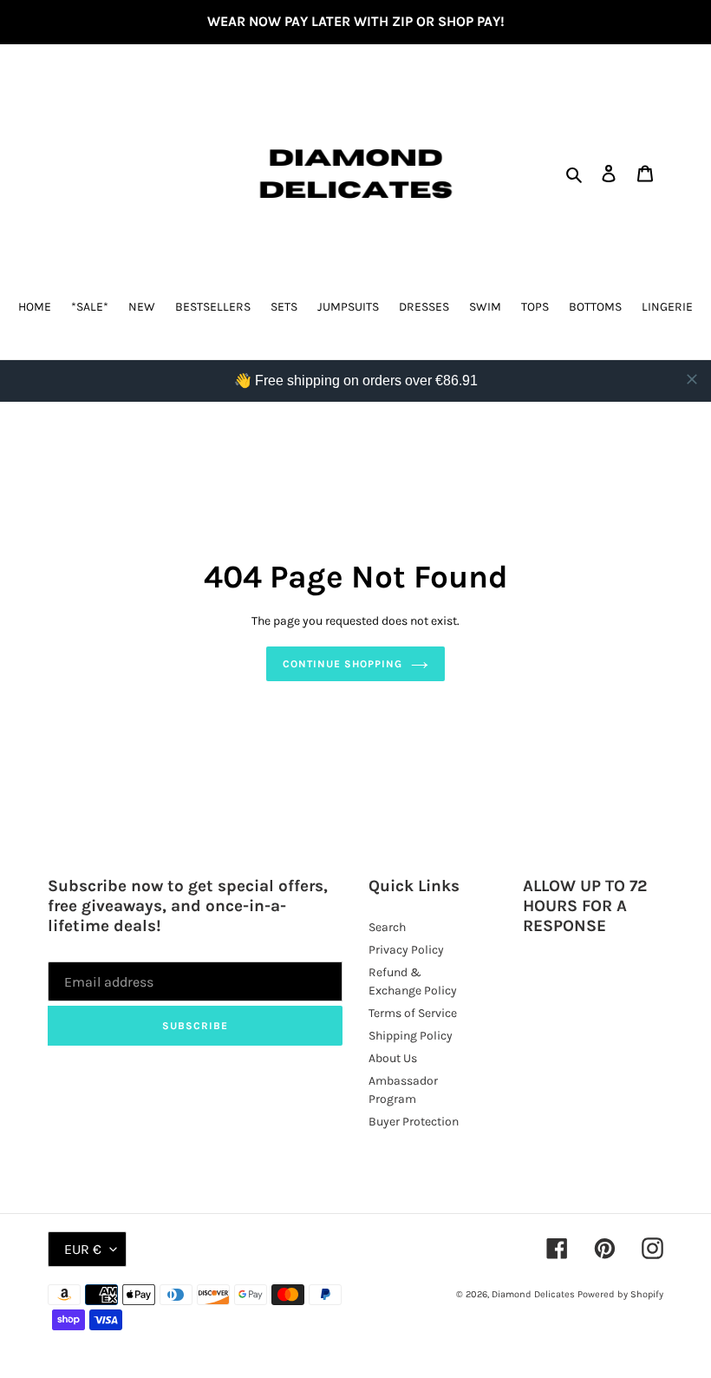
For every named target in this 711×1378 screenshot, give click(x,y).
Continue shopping (342, 664)
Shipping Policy (411, 1035)
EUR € (82, 1249)
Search (387, 927)
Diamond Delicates (533, 1294)
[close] (692, 379)
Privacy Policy (406, 949)
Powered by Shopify (620, 1294)
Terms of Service (413, 1013)
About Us (393, 1058)
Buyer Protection (414, 1121)
